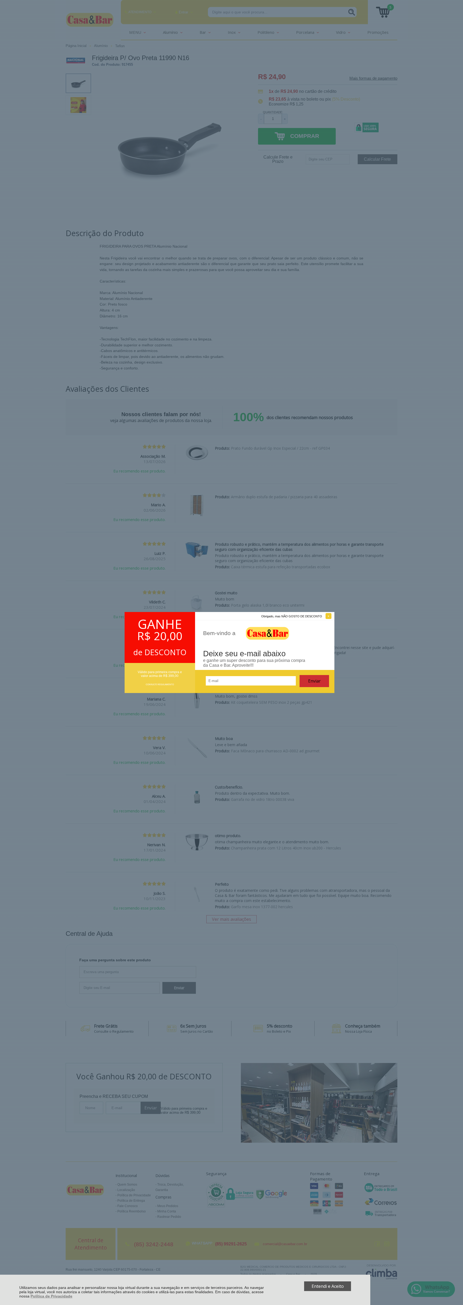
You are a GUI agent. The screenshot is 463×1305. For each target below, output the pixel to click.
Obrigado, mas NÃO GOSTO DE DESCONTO (291, 616)
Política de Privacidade (51, 1296)
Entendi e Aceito (328, 1286)
